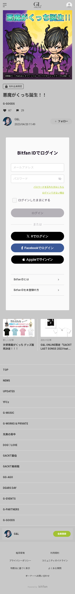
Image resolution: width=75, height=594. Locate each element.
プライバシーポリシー (20, 560)
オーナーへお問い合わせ (37, 576)
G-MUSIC (8, 412)
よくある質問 (54, 568)
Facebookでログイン (39, 248)
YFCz (6, 402)
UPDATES (9, 391)
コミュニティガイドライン (55, 560)
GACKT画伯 (10, 455)
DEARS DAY (9, 487)
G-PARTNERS (11, 509)
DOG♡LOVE (10, 445)
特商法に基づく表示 (20, 568)
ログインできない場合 (53, 193)
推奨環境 (20, 553)
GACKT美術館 (11, 466)
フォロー (63, 121)
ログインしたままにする (34, 200)
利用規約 (54, 553)
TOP (5, 369)
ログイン (69, 5)
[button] (37, 259)
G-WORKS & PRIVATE (15, 423)
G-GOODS (9, 103)
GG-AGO (8, 477)
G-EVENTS (9, 498)
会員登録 (62, 534)
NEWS (6, 380)
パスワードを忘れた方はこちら (48, 187)
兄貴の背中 (9, 434)
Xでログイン (39, 236)
